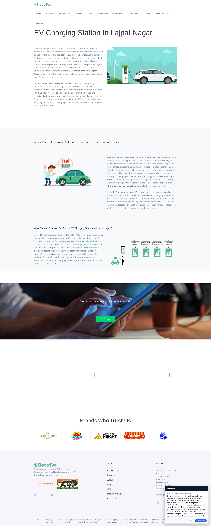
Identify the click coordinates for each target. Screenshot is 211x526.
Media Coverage (114, 494)
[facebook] (163, 503)
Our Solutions (113, 471)
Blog (109, 484)
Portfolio (111, 475)
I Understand (201, 520)
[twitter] (158, 503)
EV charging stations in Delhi (86, 244)
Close (190, 520)
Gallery (110, 489)
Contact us (112, 498)
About (109, 480)
